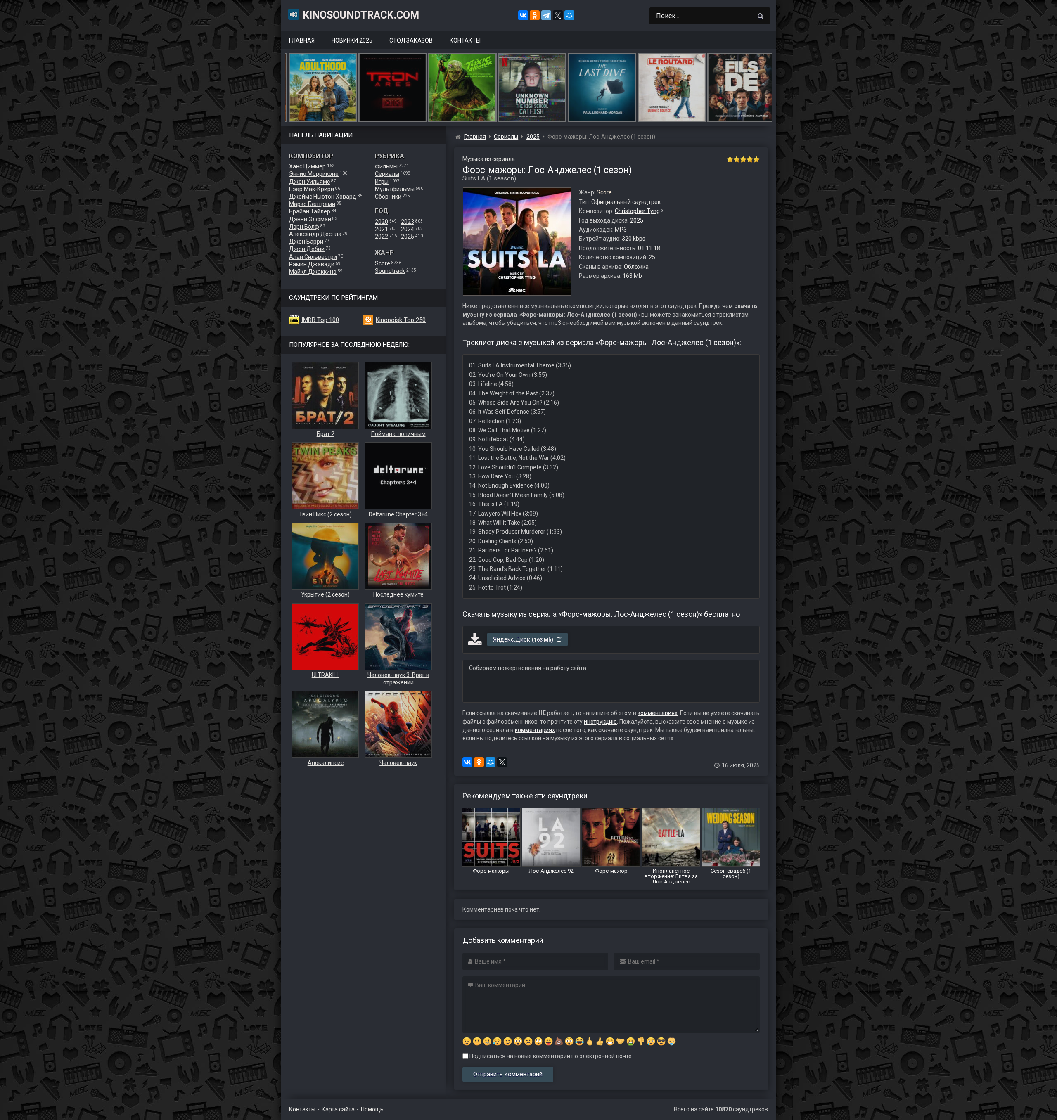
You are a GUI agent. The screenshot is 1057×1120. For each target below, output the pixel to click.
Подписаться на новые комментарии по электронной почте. (550, 1056)
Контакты (465, 40)
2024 (407, 229)
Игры (382, 181)
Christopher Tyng (637, 211)
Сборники (388, 196)
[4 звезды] (750, 159)
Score (382, 263)
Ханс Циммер (307, 166)
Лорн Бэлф (304, 226)
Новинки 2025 (352, 40)
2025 (407, 236)
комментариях (658, 713)
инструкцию (600, 721)
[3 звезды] (743, 159)
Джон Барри (306, 241)
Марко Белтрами (312, 204)
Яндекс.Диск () (524, 639)
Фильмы (386, 166)
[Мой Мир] (569, 15)
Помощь (372, 1109)
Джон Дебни (307, 249)
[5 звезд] (756, 159)
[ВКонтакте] (523, 15)
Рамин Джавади (311, 264)
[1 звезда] (730, 159)
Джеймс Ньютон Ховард (322, 196)
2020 (381, 221)
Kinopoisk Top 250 (401, 320)
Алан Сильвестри (313, 256)
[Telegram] (546, 15)
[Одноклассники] (535, 15)
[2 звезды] (736, 159)
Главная (302, 40)
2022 (381, 236)
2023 (407, 221)
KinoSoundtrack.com (361, 15)
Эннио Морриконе (314, 173)
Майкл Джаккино (313, 271)
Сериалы (387, 173)
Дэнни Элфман (310, 219)
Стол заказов (411, 40)
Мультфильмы (395, 189)
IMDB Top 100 (320, 320)
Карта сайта (338, 1109)
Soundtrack (390, 271)
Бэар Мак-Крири (311, 189)
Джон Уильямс (309, 181)
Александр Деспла (315, 234)
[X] (558, 15)
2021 (381, 229)
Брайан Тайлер (309, 211)
